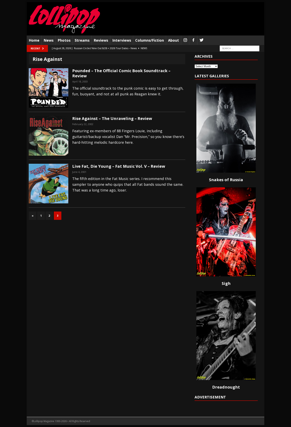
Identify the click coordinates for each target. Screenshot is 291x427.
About (173, 40)
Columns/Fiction (149, 40)
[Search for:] (239, 48)
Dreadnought (226, 387)
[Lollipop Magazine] (64, 18)
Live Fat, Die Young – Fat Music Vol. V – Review (118, 166)
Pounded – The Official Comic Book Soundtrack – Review (121, 73)
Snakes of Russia (226, 179)
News (48, 40)
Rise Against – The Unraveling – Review (112, 118)
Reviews (101, 40)
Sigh (226, 283)
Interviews (121, 40)
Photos (64, 40)
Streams (82, 40)
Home (34, 40)
